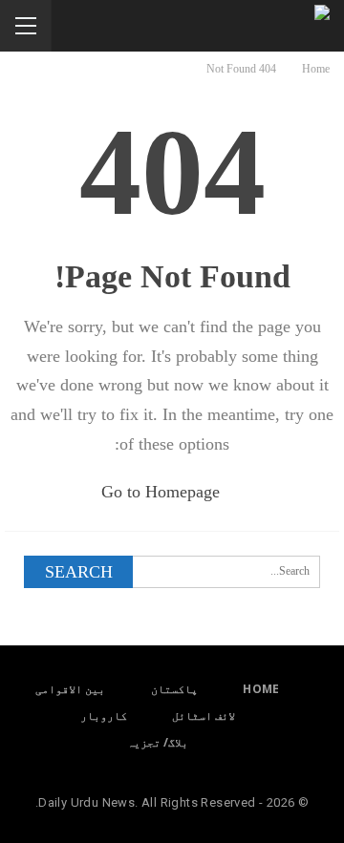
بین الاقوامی (70, 689)
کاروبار (103, 715)
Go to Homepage (163, 491)
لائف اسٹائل (203, 715)
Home (261, 689)
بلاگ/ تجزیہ (157, 742)
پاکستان (174, 689)
